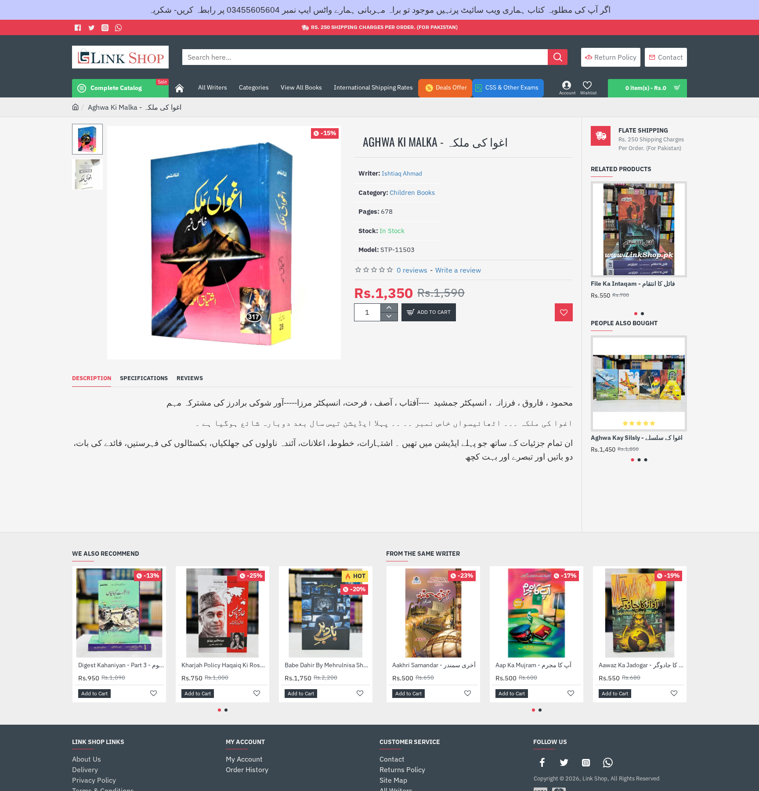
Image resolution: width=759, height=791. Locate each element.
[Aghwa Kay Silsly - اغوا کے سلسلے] (639, 383)
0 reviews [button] (412, 270)
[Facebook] (79, 27)
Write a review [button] (458, 270)
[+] (389, 308)
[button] (89, 130)
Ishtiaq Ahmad (402, 173)
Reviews (190, 378)
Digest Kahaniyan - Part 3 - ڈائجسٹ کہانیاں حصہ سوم (121, 665)
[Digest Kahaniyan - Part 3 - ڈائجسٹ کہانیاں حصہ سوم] (119, 613)
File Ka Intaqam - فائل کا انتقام (633, 284)
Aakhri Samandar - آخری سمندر (434, 665)
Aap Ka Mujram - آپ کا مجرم (533, 665)
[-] (389, 316)
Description (91, 378)
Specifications (144, 378)
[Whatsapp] (119, 27)
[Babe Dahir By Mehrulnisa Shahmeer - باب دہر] (325, 613)
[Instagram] (586, 762)
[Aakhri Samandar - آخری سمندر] (433, 613)
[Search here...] (557, 57)
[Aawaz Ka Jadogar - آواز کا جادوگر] (639, 613)
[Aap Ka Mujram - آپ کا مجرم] (536, 613)
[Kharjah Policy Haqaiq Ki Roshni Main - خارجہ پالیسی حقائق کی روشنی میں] (222, 613)
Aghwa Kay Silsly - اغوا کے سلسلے (637, 438)
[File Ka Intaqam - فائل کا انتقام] (639, 229)
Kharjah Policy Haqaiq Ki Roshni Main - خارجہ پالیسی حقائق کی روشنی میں (224, 665)
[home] (75, 106)
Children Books (412, 192)
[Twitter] (92, 27)
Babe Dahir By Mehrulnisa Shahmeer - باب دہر (327, 665)
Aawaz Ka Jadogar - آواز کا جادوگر (641, 665)
